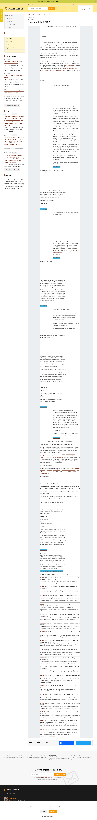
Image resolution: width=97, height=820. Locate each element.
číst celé (18, 70)
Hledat (51, 8)
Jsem (78, 470)
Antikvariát (9, 42)
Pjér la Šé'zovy (49, 472)
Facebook (65, 743)
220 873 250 (13, 799)
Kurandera (42, 470)
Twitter (81, 743)
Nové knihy (9, 38)
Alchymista (75, 456)
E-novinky (14, 114)
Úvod (29, 14)
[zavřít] (95, 1)
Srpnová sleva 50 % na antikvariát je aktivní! (48, 1)
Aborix (24, 4)
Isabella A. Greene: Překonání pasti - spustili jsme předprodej (14, 62)
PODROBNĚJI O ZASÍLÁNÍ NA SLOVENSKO (51, 571)
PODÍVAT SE (56, 167)
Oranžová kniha (56, 470)
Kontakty (65, 4)
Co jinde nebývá (30, 4)
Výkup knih (9, 51)
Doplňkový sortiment (11, 48)
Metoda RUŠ (72, 472)
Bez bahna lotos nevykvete (68, 470)
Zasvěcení (49, 470)
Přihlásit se (59, 774)
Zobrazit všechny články (11, 105)
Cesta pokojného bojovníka (68, 454)
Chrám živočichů (69, 65)
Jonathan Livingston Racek (56, 457)
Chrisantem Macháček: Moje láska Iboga (13, 76)
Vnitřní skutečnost (44, 473)
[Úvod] (15, 8)
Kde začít (38, 4)
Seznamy (18, 4)
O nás (50, 4)
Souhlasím (53, 811)
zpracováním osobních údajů (46, 777)
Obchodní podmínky (58, 4)
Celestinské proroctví (45, 456)
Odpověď (59, 472)
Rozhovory (44, 4)
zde (71, 164)
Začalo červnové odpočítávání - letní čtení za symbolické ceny (14, 92)
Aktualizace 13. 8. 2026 (10, 4)
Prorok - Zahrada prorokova (73, 468)
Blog (33, 14)
